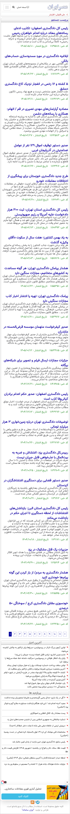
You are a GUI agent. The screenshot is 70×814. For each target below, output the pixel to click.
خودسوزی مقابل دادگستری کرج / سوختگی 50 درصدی (38, 606)
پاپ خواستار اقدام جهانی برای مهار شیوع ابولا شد (44, 683)
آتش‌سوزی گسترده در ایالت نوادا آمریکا (48, 679)
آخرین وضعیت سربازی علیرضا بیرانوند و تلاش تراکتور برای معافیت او (36, 669)
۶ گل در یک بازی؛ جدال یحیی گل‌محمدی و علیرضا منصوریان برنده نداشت (34, 697)
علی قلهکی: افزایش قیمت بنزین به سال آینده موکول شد (41, 14)
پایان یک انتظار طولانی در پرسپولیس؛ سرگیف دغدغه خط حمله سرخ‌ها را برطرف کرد (36, 660)
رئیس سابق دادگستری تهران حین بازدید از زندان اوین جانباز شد (38, 741)
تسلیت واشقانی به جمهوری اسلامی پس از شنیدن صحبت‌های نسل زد (36, 719)
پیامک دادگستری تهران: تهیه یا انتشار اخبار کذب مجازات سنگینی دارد (37, 299)
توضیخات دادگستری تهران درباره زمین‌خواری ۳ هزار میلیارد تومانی (35, 424)
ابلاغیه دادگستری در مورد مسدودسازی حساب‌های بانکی (36, 59)
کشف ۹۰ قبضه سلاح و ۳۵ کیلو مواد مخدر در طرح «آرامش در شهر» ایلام (34, 672)
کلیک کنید (23, 796)
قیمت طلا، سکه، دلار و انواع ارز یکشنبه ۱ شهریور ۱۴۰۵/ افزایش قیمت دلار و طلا (35, 749)
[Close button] (67, 782)
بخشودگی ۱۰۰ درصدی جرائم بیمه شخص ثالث (46, 686)
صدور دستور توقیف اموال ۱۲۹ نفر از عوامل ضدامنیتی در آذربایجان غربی (41, 148)
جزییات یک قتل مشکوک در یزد (48, 549)
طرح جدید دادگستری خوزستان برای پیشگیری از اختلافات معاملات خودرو (38, 179)
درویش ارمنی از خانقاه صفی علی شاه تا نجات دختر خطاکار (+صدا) (37, 725)
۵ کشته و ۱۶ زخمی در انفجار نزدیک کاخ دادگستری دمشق (36, 86)
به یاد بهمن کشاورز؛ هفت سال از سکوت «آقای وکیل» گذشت (38, 240)
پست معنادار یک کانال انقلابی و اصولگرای (47, 713)
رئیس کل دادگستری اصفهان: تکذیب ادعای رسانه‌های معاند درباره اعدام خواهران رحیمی (40, 31)
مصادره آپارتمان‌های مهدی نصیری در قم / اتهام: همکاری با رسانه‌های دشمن (37, 111)
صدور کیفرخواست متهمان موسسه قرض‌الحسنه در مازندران (36, 329)
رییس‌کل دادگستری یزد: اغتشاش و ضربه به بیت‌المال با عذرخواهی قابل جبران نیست (40, 455)
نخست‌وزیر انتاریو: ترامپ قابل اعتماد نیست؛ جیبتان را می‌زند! (40, 654)
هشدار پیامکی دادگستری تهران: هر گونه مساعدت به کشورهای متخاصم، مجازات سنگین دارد (36, 271)
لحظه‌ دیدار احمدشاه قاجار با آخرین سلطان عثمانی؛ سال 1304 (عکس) (36, 758)
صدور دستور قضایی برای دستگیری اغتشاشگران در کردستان (36, 483)
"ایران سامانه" (28, 810)
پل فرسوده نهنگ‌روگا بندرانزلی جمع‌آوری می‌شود (45, 676)
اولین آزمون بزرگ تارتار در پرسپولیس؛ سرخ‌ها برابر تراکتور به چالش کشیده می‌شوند (35, 649)
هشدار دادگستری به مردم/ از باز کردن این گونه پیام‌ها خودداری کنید (38, 575)
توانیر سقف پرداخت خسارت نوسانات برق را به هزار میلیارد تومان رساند (36, 665)
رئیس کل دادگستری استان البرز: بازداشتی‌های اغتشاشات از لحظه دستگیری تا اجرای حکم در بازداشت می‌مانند (39, 513)
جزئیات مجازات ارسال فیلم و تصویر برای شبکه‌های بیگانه (36, 363)
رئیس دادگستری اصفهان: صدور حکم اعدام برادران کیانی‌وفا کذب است (36, 396)
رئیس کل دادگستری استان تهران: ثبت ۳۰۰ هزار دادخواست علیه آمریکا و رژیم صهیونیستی (37, 212)
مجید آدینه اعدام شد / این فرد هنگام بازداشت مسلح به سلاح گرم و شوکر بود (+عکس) (36, 705)
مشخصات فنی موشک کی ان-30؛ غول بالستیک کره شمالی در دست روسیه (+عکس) (36, 733)
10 (55, 634)
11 (60, 634)
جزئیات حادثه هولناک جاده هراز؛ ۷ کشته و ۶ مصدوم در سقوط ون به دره (34, 764)
